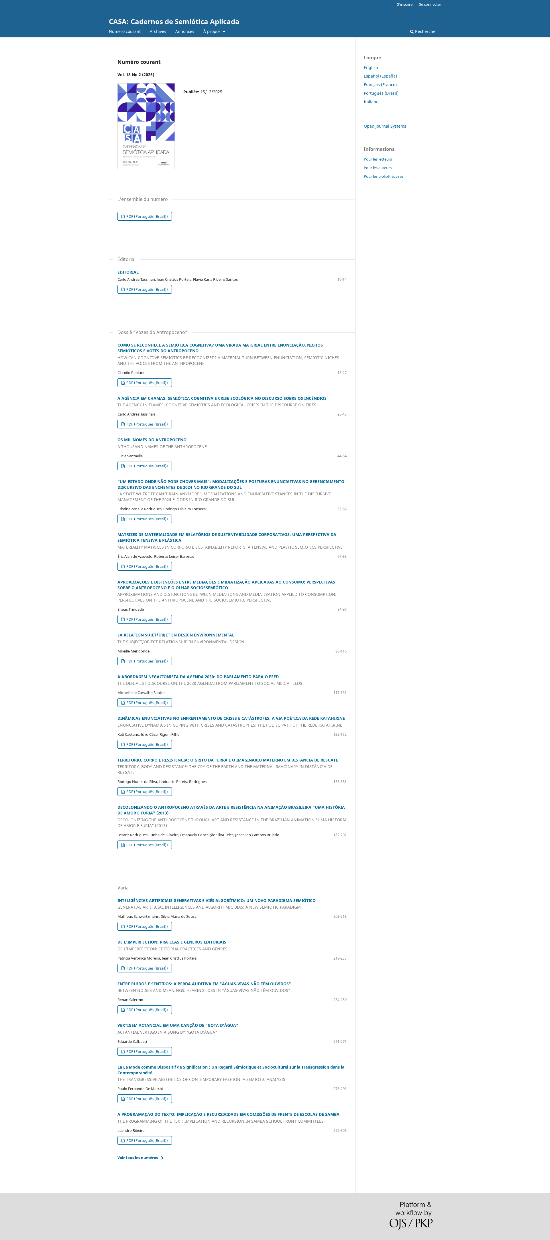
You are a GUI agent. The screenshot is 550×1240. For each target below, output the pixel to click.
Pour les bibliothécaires (383, 176)
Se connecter (430, 4)
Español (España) (380, 76)
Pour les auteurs (378, 167)
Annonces (184, 31)
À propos (212, 31)
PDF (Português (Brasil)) (146, 216)
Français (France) (380, 84)
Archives (158, 31)
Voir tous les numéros (137, 1157)
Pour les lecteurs (378, 159)
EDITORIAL (128, 272)
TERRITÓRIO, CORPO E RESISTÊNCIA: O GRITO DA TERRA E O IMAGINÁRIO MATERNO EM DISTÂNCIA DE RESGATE (227, 766)
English (371, 67)
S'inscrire (404, 4)
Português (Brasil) (381, 93)
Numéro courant (125, 31)
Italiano (371, 101)
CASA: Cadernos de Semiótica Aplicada (174, 21)
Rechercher (425, 31)
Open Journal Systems (385, 126)
